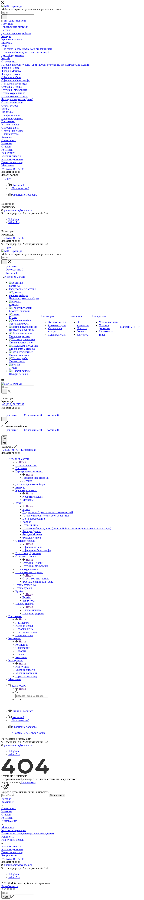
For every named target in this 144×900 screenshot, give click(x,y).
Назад (22, 461)
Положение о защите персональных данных (27, 833)
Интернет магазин (26, 465)
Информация (9, 820)
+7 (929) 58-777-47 (13, 168)
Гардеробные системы (35, 477)
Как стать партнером (13, 830)
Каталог (6, 798)
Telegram (13, 219)
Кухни (26, 509)
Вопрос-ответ (9, 855)
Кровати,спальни (32, 496)
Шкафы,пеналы (31, 610)
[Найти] (4, 17)
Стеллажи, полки (32, 562)
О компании (8, 808)
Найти (6, 896)
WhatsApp (14, 222)
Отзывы (6, 814)
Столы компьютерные (35, 578)
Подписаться (57, 795)
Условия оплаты (11, 846)
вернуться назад (11, 782)
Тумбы (26, 597)
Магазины (7, 827)
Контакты (7, 817)
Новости (6, 811)
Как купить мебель (12, 839)
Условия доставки (12, 849)
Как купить (22, 666)
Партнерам (22, 622)
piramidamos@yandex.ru (18, 210)
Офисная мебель (32, 547)
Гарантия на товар (12, 852)
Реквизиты (7, 836)
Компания (21, 644)
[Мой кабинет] (3, 411)
